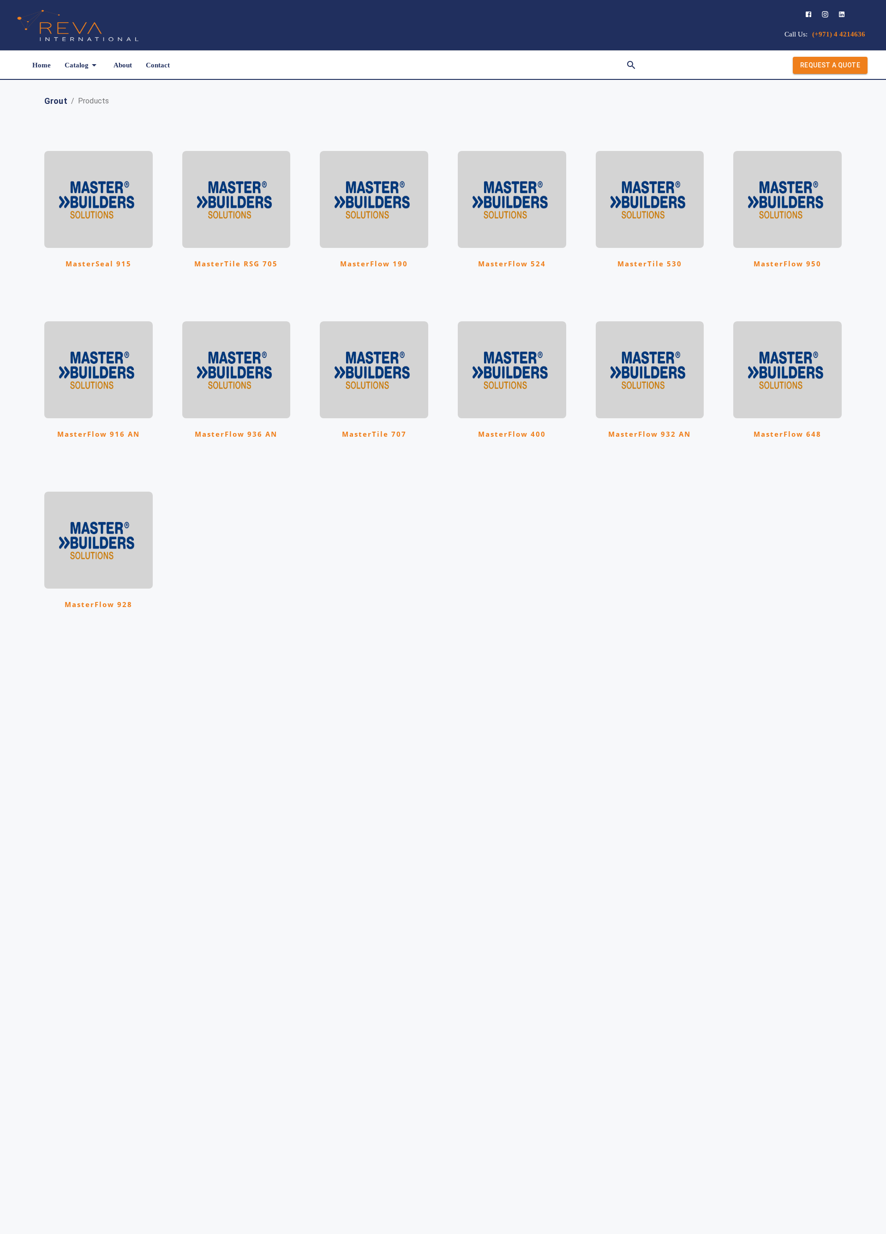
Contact (158, 65)
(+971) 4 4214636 (838, 34)
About (123, 65)
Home (41, 65)
